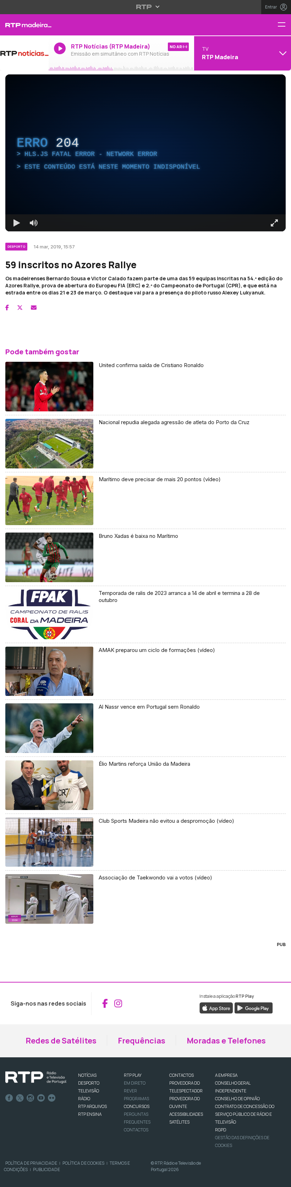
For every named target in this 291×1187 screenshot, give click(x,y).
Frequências (141, 1040)
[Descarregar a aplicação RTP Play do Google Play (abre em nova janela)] (253, 1007)
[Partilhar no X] (20, 307)
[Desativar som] (33, 222)
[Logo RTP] (35, 1077)
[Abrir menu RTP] (145, 6)
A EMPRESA (226, 1075)
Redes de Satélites (61, 1040)
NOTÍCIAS (87, 1075)
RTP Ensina (89, 1114)
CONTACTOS (181, 1075)
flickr (52, 1098)
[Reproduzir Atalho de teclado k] (16, 222)
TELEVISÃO (88, 1091)
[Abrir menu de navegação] (284, 25)
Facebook (9, 1098)
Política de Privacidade (31, 1163)
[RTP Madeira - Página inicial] (24, 24)
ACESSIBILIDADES (186, 1114)
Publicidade (46, 1169)
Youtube (41, 1098)
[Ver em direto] (24, 53)
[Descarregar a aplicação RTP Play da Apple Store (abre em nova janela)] (216, 1007)
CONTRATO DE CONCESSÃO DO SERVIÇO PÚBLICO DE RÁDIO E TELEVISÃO (244, 1114)
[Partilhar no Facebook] (7, 307)
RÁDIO (84, 1099)
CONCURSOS (136, 1106)
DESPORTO (88, 1083)
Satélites (179, 1122)
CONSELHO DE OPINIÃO (237, 1099)
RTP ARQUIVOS (92, 1106)
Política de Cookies (83, 1163)
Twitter (20, 1098)
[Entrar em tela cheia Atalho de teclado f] (274, 222)
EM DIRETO (135, 1083)
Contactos (136, 1130)
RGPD (220, 1130)
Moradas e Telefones (226, 1040)
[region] (145, 152)
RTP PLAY (133, 1075)
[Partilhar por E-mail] (34, 307)
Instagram (30, 1098)
